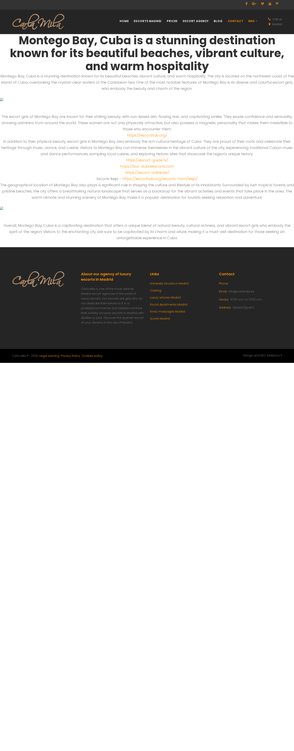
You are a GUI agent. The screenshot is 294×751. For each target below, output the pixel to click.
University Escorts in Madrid (169, 283)
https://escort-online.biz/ (147, 172)
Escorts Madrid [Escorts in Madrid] (148, 21)
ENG (251, 21)
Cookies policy (92, 356)
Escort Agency (196, 21)
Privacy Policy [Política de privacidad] (70, 356)
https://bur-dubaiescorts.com (147, 166)
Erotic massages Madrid (167, 312)
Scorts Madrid (160, 319)
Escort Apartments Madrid (168, 305)
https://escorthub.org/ (147, 135)
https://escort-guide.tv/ (147, 160)
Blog (218, 21)
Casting (155, 290)
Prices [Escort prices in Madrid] (172, 21)
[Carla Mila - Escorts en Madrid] (41, 22)
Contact (235, 21)
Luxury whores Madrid (165, 298)
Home (124, 21)
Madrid (277, 24)
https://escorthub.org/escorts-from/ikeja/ (160, 178)
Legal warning (49, 356)
